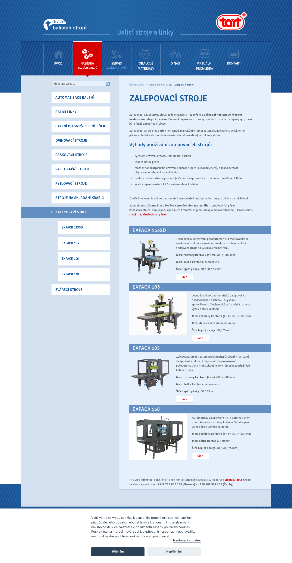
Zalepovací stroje (183, 84)
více (184, 277)
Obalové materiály (146, 66)
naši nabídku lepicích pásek (149, 214)
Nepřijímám (174, 551)
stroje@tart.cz (234, 480)
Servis (117, 65)
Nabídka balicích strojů (159, 84)
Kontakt (234, 63)
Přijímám (118, 551)
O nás (175, 63)
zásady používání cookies (171, 527)
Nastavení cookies (187, 540)
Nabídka (87, 65)
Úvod (58, 63)
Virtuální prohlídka (204, 66)
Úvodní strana (137, 84)
